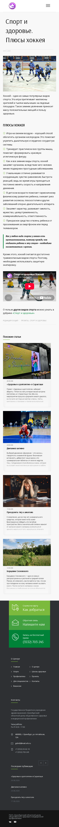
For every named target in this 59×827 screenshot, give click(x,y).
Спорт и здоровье (38, 320)
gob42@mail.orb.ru (23, 743)
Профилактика (19, 676)
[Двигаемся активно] (27, 427)
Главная (16, 667)
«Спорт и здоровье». (23, 313)
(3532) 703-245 (33, 641)
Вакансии (17, 686)
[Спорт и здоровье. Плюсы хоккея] (29, 73)
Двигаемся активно (15, 448)
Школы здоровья (39, 671)
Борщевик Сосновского (17, 571)
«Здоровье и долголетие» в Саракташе (25, 384)
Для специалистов (20, 681)
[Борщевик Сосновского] (27, 552)
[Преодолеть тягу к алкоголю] (27, 491)
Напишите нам (34, 624)
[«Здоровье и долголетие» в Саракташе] (27, 361)
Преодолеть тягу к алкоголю (20, 512)
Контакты (35, 681)
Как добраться (33, 609)
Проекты (25, 320)
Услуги (16, 671)
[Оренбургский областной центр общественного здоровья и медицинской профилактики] (27, 5)
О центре (35, 667)
